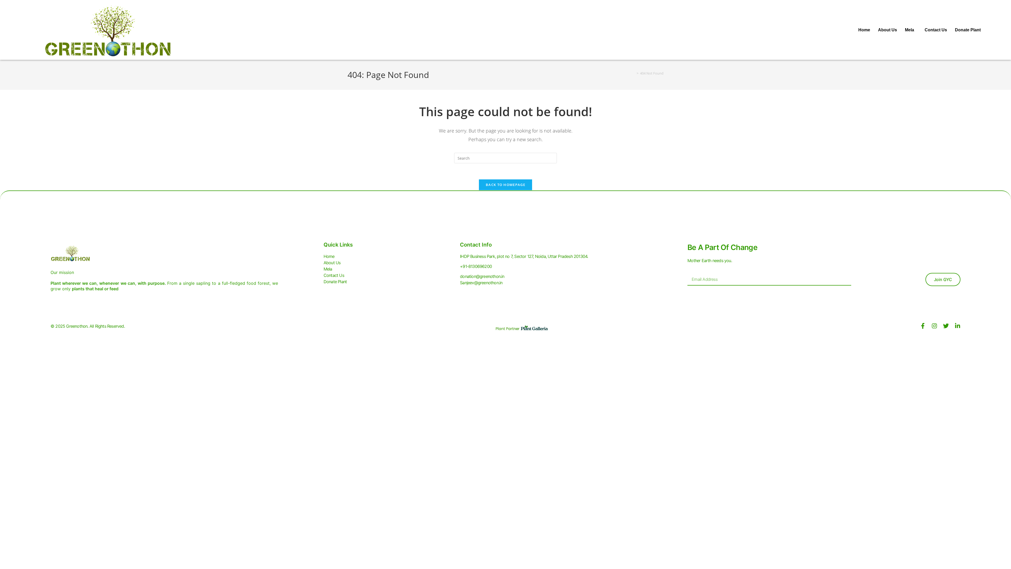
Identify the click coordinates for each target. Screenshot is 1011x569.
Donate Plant (968, 30)
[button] (911, 30)
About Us (887, 30)
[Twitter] (946, 326)
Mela (909, 30)
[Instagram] (934, 326)
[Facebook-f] (923, 326)
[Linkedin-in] (957, 326)
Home (864, 30)
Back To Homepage (505, 184)
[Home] (633, 73)
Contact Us (936, 30)
